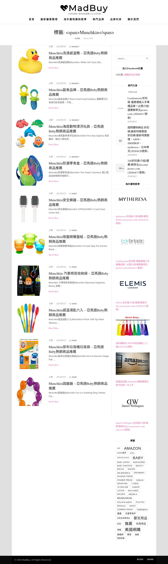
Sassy (132, 506)
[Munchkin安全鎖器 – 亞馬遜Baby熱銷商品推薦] (29, 207)
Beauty (140, 466)
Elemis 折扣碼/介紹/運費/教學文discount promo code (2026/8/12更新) (132, 306)
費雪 (129, 534)
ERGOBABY (139, 473)
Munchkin (124, 498)
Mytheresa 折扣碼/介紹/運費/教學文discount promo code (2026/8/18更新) (132, 220)
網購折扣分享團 (132, 75)
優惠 (119, 513)
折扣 (119, 524)
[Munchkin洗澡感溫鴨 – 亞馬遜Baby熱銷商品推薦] (29, 60)
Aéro (132, 453)
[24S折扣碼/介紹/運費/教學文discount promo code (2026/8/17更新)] (120, 168)
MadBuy (75, 47)
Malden (121, 494)
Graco (140, 480)
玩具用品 (141, 523)
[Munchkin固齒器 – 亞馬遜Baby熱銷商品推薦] (29, 391)
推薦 (128, 524)
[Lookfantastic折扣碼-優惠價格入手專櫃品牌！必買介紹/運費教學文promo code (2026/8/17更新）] (120, 108)
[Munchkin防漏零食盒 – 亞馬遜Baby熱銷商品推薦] (29, 170)
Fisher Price (125, 480)
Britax (120, 469)
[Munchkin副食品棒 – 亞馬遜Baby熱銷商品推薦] (29, 97)
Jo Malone (122, 487)
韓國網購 (121, 538)
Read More (54, 67)
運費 (137, 535)
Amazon (132, 448)
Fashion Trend (125, 476)
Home (77, 38)
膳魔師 (120, 534)
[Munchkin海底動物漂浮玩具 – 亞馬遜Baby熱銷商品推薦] (29, 134)
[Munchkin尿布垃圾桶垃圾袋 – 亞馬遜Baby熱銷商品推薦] (29, 354)
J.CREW (134, 484)
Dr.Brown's (123, 473)
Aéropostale (123, 457)
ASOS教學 (121, 453)
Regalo (121, 506)
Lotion (120, 491)
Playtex (140, 502)
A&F (118, 448)
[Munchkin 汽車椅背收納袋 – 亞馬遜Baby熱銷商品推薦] (29, 281)
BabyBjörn (139, 462)
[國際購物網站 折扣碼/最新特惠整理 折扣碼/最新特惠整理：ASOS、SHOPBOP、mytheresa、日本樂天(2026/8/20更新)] (120, 140)
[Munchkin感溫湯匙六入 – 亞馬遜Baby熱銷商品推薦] (29, 317)
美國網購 (133, 530)
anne (74, 194)
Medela (133, 494)
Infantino (122, 484)
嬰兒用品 (140, 518)
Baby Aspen (123, 462)
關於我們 (140, 559)
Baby (138, 458)
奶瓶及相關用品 (123, 518)
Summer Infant (125, 509)
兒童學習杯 (130, 513)
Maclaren (133, 491)
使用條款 (150, 559)
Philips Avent (124, 502)
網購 (119, 530)
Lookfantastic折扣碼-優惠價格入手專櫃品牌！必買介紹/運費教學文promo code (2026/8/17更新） (132, 264)
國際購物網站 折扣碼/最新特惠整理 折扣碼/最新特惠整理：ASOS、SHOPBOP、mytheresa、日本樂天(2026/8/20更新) (138, 139)
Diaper (131, 469)
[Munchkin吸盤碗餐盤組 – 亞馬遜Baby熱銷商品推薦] (29, 244)
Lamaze (136, 487)
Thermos (142, 510)
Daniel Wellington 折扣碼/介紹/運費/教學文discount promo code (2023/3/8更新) (132, 426)
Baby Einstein (124, 466)
